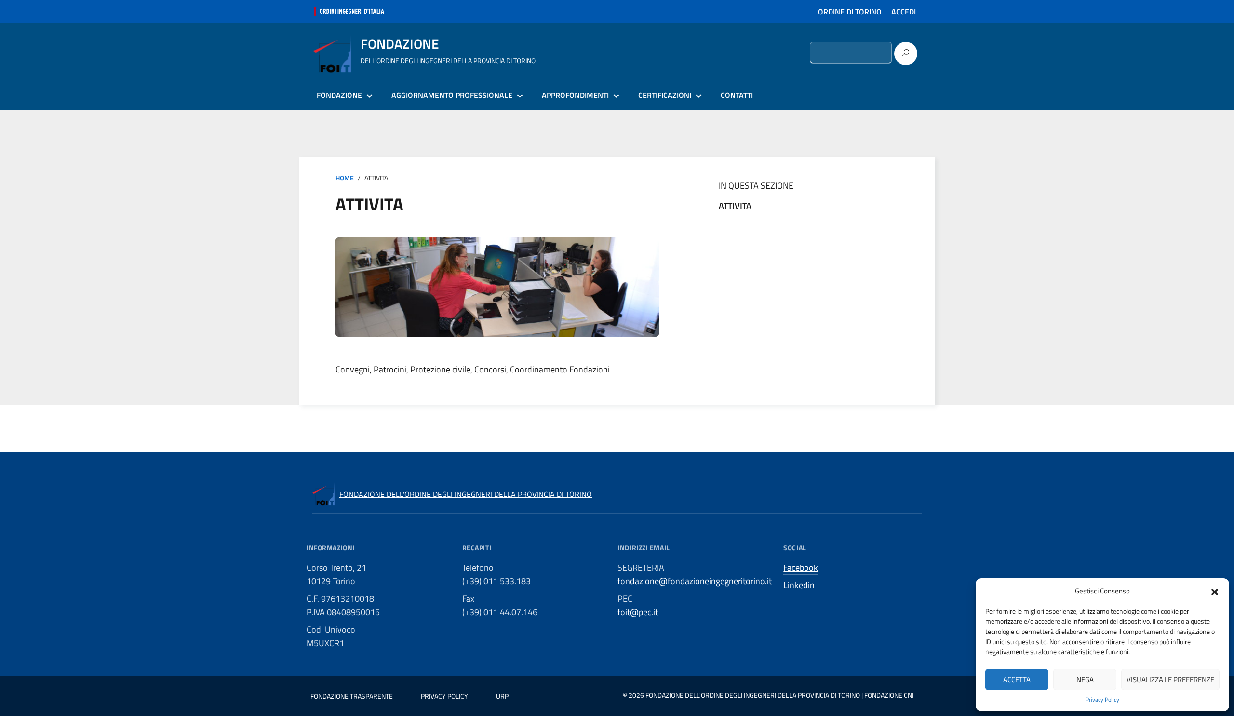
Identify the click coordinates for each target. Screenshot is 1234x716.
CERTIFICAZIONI (664, 95)
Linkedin (799, 585)
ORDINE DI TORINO (850, 11)
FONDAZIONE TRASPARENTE (351, 696)
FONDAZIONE (339, 95)
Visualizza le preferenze (1170, 679)
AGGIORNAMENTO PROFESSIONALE (451, 95)
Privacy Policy (1102, 699)
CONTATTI (737, 95)
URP (502, 696)
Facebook (800, 567)
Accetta (1017, 679)
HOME (344, 178)
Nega (1085, 679)
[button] (1215, 591)
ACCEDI (903, 11)
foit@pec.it (637, 612)
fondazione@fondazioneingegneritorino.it (694, 581)
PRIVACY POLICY (444, 696)
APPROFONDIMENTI (575, 95)
